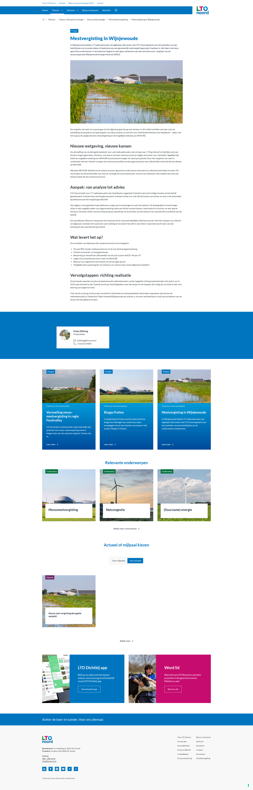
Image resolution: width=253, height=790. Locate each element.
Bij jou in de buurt (90, 10)
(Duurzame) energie (96, 19)
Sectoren (71, 10)
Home (45, 10)
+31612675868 (84, 343)
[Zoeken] (116, 10)
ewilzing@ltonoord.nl (86, 340)
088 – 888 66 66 (48, 758)
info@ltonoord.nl (49, 761)
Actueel (62, 3)
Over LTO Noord (49, 3)
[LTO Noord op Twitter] (76, 769)
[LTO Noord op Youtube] (63, 769)
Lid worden (182, 741)
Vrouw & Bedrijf (184, 750)
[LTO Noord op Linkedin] (44, 769)
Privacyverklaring (184, 758)
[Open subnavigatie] (62, 10)
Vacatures (200, 746)
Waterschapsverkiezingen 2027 (81, 3)
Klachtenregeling (203, 758)
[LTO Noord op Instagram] (57, 769)
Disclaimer (200, 754)
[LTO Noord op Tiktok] (69, 769)
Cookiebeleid (182, 754)
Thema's (55, 10)
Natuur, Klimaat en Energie (71, 19)
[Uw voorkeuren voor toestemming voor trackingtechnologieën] (248, 785)
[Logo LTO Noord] (203, 10)
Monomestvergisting (118, 19)
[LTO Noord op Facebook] (50, 769)
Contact (100, 3)
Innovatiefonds (183, 746)
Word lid (106, 10)
